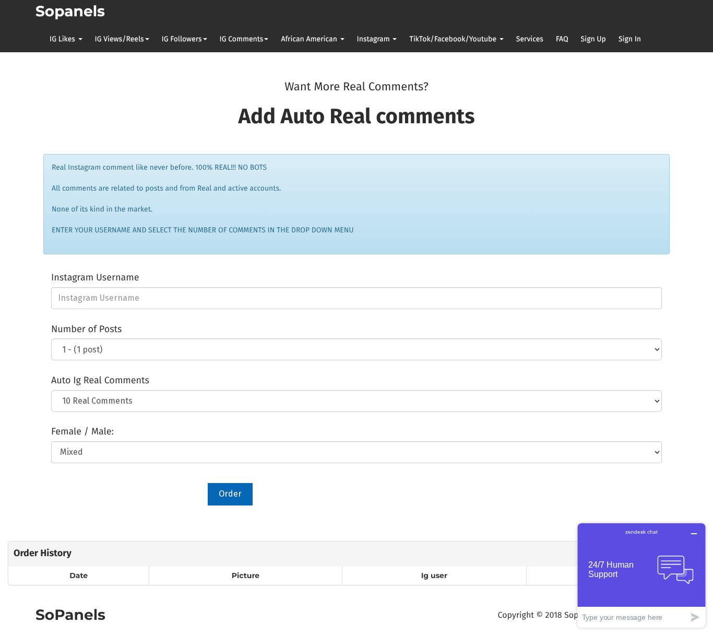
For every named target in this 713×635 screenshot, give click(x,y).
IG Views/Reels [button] (119, 38)
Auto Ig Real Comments (100, 380)
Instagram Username (95, 277)
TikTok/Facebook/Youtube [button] (453, 38)
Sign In (630, 38)
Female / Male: (82, 431)
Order (230, 494)
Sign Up (593, 38)
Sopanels (70, 11)
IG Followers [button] (182, 38)
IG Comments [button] (242, 38)
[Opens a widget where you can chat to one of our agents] (641, 575)
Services (529, 38)
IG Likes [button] (63, 38)
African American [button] (310, 38)
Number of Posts (86, 329)
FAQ (562, 38)
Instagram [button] (374, 38)
